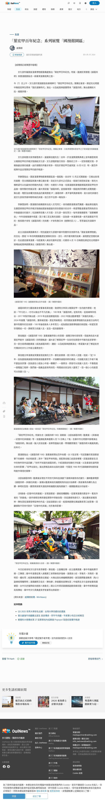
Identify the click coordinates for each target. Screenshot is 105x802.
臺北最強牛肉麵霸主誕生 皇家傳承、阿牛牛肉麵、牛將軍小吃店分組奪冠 (51, 615)
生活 (18, 9)
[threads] (8, 766)
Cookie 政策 (77, 773)
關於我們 (38, 733)
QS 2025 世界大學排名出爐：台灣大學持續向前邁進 (41, 611)
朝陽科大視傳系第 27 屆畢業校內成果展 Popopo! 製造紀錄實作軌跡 (49, 619)
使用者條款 (77, 765)
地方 (79, 9)
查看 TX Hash (8, 658)
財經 (9, 9)
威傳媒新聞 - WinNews (35, 597)
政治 (26, 9)
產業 (61, 9)
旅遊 (35, 9)
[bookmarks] (80, 3)
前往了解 (37, 796)
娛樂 (53, 9)
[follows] (74, 3)
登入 (94, 3)
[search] (68, 3)
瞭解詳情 (45, 643)
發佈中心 (38, 747)
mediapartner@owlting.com (85, 735)
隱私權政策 (77, 769)
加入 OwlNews (41, 742)
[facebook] (4, 767)
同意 (14, 796)
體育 (44, 9)
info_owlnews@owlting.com (84, 741)
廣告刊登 (38, 738)
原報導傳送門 (94, 659)
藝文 (70, 9)
